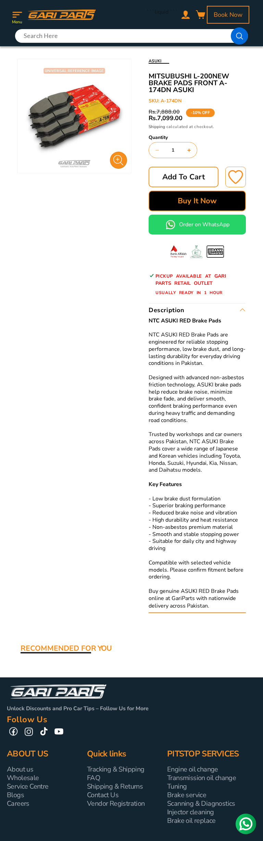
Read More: (225, 606)
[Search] (239, 35)
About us (20, 769)
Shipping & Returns (115, 786)
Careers (18, 803)
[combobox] (131, 36)
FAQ (93, 778)
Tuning (177, 786)
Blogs (15, 795)
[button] (17, 14)
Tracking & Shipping (116, 769)
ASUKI (155, 61)
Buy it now (197, 201)
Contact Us (102, 795)
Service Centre (28, 786)
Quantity (158, 137)
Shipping (157, 126)
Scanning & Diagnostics (201, 803)
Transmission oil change (201, 778)
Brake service (186, 795)
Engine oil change (192, 769)
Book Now (228, 15)
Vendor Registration (116, 803)
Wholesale (23, 778)
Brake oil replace (191, 820)
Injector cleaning (190, 812)
